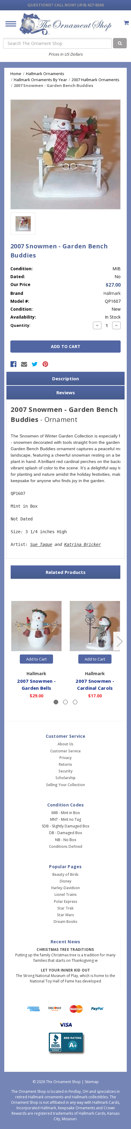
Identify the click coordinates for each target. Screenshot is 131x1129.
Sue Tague (41, 544)
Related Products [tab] (66, 572)
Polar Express (65, 901)
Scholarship (65, 777)
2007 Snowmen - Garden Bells (36, 684)
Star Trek (65, 908)
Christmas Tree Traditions (65, 949)
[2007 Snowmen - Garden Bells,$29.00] (36, 626)
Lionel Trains (66, 894)
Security (65, 771)
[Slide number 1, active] (56, 702)
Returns (65, 764)
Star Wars (65, 914)
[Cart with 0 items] (126, 23)
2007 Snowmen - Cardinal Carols (95, 684)
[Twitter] (35, 364)
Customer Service (65, 751)
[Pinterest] (45, 364)
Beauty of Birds (65, 874)
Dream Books (65, 921)
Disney (65, 881)
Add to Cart (36, 659)
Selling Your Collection (65, 784)
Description (65, 378)
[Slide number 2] (65, 702)
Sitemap (92, 1081)
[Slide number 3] (75, 702)
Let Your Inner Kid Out (65, 970)
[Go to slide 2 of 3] (119, 641)
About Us (65, 744)
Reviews (65, 392)
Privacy (65, 757)
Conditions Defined (65, 846)
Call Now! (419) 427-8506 (65, 5)
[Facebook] (13, 364)
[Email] (24, 364)
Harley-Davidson (65, 887)
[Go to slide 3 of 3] (12, 641)
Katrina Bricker (82, 544)
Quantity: (20, 325)
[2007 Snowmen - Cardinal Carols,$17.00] (95, 626)
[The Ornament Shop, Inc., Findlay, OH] (65, 1044)
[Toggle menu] (8, 23)
